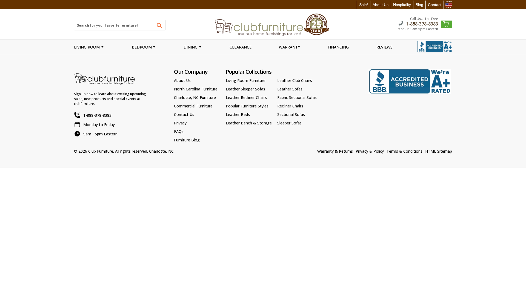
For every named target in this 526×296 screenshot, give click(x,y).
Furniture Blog (187, 140)
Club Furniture (100, 151)
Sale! (363, 4)
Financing (338, 47)
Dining (191, 47)
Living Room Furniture (245, 80)
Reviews (384, 47)
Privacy (180, 123)
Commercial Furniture (193, 106)
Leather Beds (238, 114)
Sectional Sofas (291, 114)
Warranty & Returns (335, 151)
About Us (380, 4)
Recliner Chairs (290, 106)
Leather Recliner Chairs (246, 97)
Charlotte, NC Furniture (195, 97)
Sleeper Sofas (289, 123)
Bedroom (142, 47)
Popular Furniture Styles (247, 106)
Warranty (289, 47)
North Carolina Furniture (196, 89)
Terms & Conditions (404, 151)
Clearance (240, 47)
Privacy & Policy (370, 151)
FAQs (179, 131)
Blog (419, 4)
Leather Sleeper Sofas (245, 89)
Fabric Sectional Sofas (297, 97)
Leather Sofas (289, 89)
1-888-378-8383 (422, 23)
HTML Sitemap (438, 151)
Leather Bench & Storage (249, 123)
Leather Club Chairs (294, 80)
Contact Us (184, 114)
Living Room (87, 47)
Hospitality (402, 4)
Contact (434, 4)
